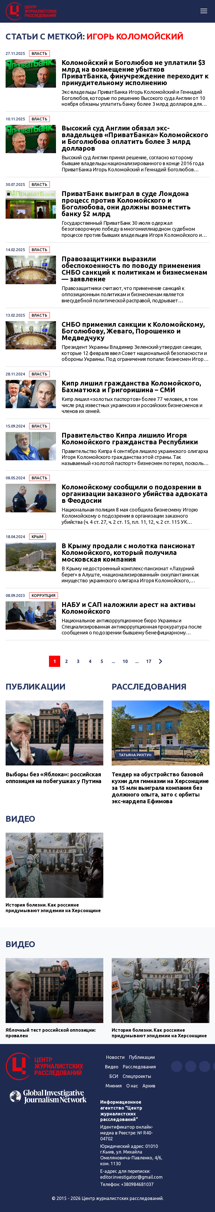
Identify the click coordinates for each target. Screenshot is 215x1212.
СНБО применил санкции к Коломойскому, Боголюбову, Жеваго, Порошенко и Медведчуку (133, 331)
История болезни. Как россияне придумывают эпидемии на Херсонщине (53, 907)
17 (148, 661)
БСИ (113, 1076)
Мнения (114, 1085)
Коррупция (44, 595)
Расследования (149, 686)
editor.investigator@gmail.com (131, 1177)
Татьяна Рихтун (135, 755)
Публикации (36, 686)
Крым (37, 536)
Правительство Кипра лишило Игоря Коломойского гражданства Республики (130, 438)
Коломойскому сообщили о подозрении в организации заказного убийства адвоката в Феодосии (135, 494)
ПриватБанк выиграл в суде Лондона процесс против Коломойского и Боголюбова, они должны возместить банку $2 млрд (126, 203)
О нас (132, 1085)
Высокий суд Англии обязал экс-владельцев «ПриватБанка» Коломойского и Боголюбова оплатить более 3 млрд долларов (135, 138)
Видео (20, 818)
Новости (115, 1057)
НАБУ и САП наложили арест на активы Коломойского (128, 608)
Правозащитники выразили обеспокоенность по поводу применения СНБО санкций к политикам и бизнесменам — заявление (134, 269)
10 (125, 661)
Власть (39, 53)
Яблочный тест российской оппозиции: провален (51, 1032)
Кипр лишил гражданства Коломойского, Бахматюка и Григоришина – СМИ (131, 386)
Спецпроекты (137, 1076)
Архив (148, 1085)
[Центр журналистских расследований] (32, 11)
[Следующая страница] (160, 661)
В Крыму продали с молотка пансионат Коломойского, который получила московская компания (128, 553)
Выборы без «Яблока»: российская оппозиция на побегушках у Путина (53, 777)
